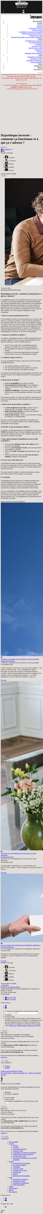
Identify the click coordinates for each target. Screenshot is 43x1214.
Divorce (39, 25)
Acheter (39, 23)
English (23, 1)
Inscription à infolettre (12, 1094)
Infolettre (7, 1092)
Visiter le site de (12, 1071)
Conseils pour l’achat (35, 35)
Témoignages (38, 66)
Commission (38, 50)
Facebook (11, 157)
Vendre (40, 39)
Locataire (39, 26)
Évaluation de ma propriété (33, 41)
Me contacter (38, 69)
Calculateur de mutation (34, 57)
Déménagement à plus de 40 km (32, 34)
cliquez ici (4, 1057)
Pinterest (11, 164)
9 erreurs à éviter (37, 46)
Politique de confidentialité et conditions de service (25, 1025)
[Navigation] (17, 1)
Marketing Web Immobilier (33, 53)
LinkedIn (11, 167)
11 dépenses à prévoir (35, 28)
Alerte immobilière (36, 62)
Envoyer (4, 1107)
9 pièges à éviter (37, 30)
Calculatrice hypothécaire (34, 60)
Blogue (40, 67)
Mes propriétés (37, 21)
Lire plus (3, 680)
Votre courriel (9, 1099)
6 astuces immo (22, 3)
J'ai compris (5, 1061)
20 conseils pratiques (35, 42)
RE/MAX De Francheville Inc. (10, 987)
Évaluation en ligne (36, 58)
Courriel (11, 170)
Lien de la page (9, 1016)
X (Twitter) (12, 161)
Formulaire (8, 1015)
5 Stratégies (38, 44)
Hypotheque (7, 149)
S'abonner (4, 1031)
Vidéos (40, 64)
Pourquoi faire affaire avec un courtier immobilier (26, 37)
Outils (40, 55)
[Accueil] (20, 1)
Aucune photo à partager (8, 173)
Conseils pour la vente (35, 48)
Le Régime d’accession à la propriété (30, 32)
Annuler (4, 175)
